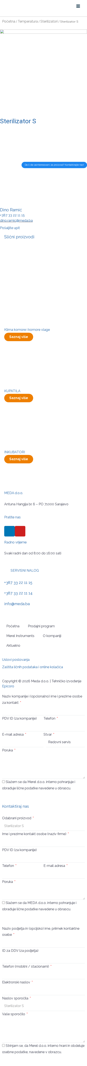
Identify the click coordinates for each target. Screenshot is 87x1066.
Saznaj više (18, 337)
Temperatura (28, 21)
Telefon (50, 718)
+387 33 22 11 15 (12, 215)
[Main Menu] (78, 6)
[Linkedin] (9, 531)
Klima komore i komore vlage (27, 330)
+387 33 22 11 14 (18, 593)
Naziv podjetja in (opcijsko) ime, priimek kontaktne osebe (40, 932)
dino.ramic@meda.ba (16, 221)
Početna (8, 21)
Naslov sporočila (15, 998)
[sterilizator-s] (43, 73)
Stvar (48, 734)
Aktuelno (13, 646)
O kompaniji (52, 636)
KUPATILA (12, 391)
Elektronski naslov (16, 982)
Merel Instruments (20, 636)
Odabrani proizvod (17, 818)
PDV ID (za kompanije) (19, 718)
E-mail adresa (13, 734)
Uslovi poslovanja (16, 660)
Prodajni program (41, 626)
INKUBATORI (14, 452)
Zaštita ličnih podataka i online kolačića (32, 667)
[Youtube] (20, 531)
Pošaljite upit (10, 228)
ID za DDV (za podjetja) (20, 951)
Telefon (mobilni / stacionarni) (26, 966)
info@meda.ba (17, 604)
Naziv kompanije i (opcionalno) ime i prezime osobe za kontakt (42, 699)
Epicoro (8, 686)
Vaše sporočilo (14, 1014)
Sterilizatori (49, 21)
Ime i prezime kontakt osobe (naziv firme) (34, 834)
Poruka (8, 750)
